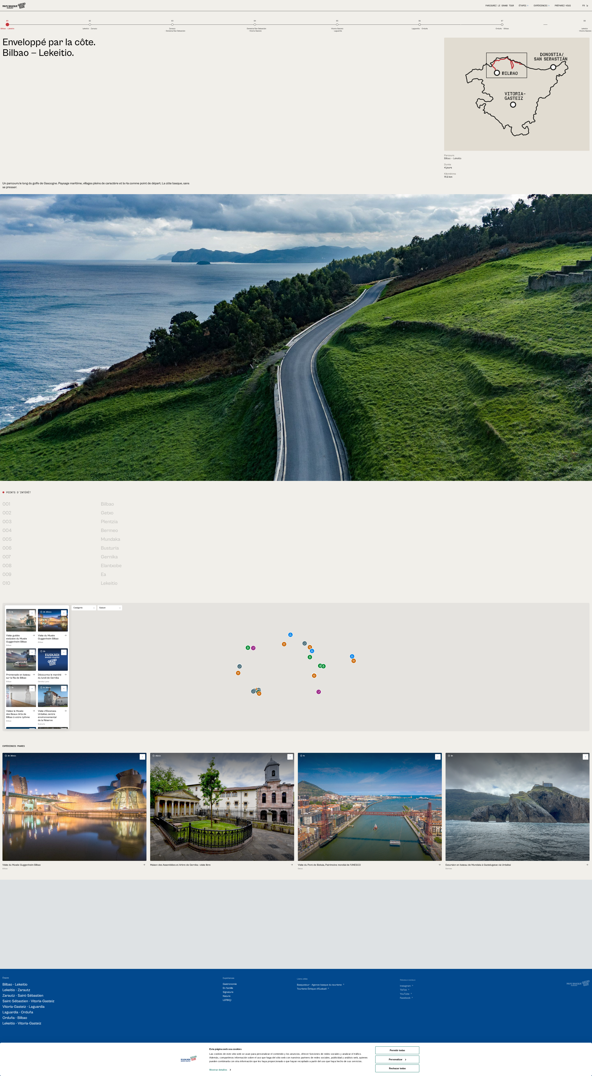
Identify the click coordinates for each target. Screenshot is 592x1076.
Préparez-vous (563, 5)
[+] (32, 613)
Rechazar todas (397, 1068)
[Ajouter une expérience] (142, 757)
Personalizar (395, 1059)
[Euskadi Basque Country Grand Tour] (13, 5)
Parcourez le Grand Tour (499, 5)
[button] (309, 657)
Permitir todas (397, 1050)
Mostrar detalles (218, 1069)
